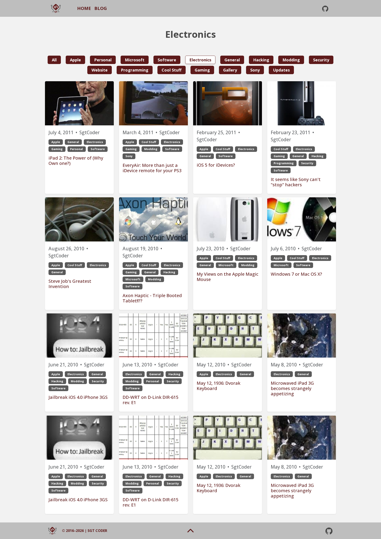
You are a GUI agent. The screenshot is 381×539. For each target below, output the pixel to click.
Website (100, 70)
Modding (291, 59)
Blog (100, 8)
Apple (75, 59)
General (232, 59)
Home (84, 8)
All (54, 59)
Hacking (261, 59)
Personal (103, 59)
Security (321, 59)
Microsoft (134, 59)
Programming (134, 70)
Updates (281, 70)
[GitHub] (325, 8)
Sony (255, 70)
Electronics (200, 59)
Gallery (230, 70)
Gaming (202, 70)
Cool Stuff (171, 70)
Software (167, 59)
